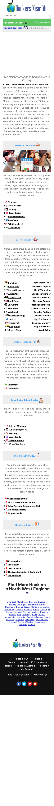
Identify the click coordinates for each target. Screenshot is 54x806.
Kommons (13, 308)
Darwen (31, 624)
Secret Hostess (16, 290)
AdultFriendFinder (16, 216)
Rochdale (28, 609)
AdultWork (13, 294)
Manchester (22, 602)
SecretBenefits (16, 440)
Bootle (34, 614)
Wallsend (10, 619)
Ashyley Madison (17, 426)
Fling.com (12, 202)
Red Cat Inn (13, 564)
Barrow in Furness (35, 617)
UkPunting (12, 304)
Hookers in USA (21, 658)
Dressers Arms (15, 568)
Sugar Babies (14, 213)
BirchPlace (13, 301)
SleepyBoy (14, 326)
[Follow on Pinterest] (30, 683)
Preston (33, 602)
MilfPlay (12, 209)
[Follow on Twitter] (24, 683)
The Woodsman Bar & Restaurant (24, 572)
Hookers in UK (26, 662)
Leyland (13, 622)
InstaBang (13, 220)
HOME (9, 675)
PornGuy (12, 283)
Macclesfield (33, 612)
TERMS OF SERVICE (22, 675)
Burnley (12, 604)
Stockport (10, 607)
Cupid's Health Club (17, 498)
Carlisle (35, 607)
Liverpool (11, 602)
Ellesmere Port (19, 612)
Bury (19, 614)
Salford (43, 609)
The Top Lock (14, 575)
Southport (22, 604)
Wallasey (26, 614)
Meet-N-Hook (14, 205)
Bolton (42, 604)
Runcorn (44, 612)
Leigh (47, 617)
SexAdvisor (14, 388)
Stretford (20, 619)
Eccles (21, 622)
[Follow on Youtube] (35, 683)
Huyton (41, 614)
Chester (19, 607)
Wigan (27, 607)
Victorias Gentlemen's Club (21, 502)
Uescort (12, 319)
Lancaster (44, 607)
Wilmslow (29, 622)
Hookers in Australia (25, 665)
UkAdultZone (14, 297)
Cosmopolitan (14, 561)
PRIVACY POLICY (40, 675)
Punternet (14, 323)
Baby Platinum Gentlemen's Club (24, 506)
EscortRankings (17, 315)
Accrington (40, 622)
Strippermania (15, 513)
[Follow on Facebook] (18, 683)
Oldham (19, 609)
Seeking (12, 433)
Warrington (9, 609)
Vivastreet (13, 286)
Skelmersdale (42, 619)
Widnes (12, 614)
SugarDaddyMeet (17, 429)
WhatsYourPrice (16, 444)
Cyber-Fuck (14, 227)
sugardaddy (14, 437)
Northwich (21, 617)
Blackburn (33, 604)
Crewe (36, 609)
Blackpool (42, 602)
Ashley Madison (15, 224)
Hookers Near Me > (13, 28)
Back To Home (45, 23)
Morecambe (10, 617)
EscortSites (15, 330)
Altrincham (29, 619)
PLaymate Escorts (17, 509)
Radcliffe (23, 624)
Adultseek (13, 312)
